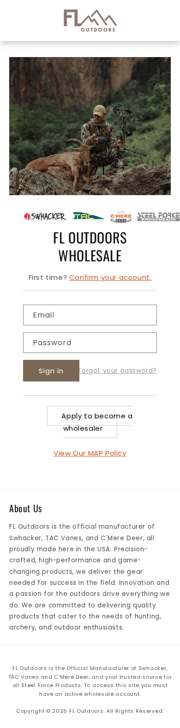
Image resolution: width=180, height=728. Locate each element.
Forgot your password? (117, 370)
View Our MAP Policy (90, 453)
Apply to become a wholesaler (96, 422)
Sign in (51, 371)
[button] (23, 21)
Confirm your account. (110, 277)
